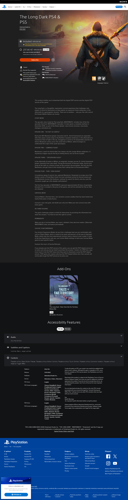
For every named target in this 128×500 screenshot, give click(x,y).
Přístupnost (47, 456)
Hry (24, 7)
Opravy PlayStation (70, 463)
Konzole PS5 (27, 454)
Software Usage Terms (116, 495)
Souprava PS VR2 (29, 459)
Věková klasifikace (90, 461)
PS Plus (29, 7)
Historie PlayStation (9, 466)
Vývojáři (87, 466)
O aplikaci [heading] (7, 451)
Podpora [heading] (68, 451)
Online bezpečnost (49, 459)
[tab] (60, 329)
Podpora (51, 7)
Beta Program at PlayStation (112, 473)
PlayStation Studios (9, 459)
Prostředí (46, 454)
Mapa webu (86, 495)
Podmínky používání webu (75, 495)
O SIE (5, 454)
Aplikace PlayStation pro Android (114, 471)
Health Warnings (69, 399)
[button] (29, 80)
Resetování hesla (69, 466)
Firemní (6, 464)
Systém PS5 (17, 7)
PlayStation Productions (10, 461)
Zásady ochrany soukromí (59, 495)
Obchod (10, 7)
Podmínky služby (89, 454)
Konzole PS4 (27, 456)
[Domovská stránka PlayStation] (4, 7)
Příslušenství (37, 7)
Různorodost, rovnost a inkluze (52, 461)
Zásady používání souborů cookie (100, 495)
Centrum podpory (69, 454)
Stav (66, 461)
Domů (6, 446)
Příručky (67, 471)
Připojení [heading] (108, 451)
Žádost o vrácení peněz (71, 468)
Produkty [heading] (27, 451)
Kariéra (6, 456)
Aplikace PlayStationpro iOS (112, 468)
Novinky (45, 7)
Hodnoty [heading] (47, 451)
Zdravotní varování (90, 463)
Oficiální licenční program (92, 468)
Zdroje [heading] (87, 451)
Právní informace (48, 495)
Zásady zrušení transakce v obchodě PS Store (92, 457)
